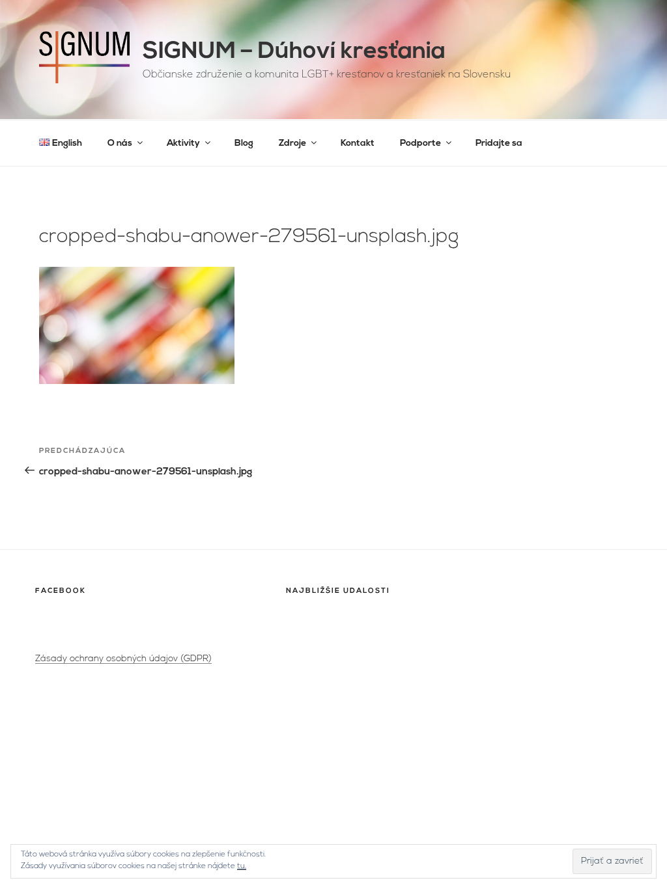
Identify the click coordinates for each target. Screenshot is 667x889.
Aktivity (183, 143)
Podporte (420, 143)
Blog (243, 143)
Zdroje (292, 143)
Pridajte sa (498, 143)
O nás (119, 143)
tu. (241, 866)
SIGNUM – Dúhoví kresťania (294, 52)
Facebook (60, 591)
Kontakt (358, 143)
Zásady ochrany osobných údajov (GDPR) (123, 659)
